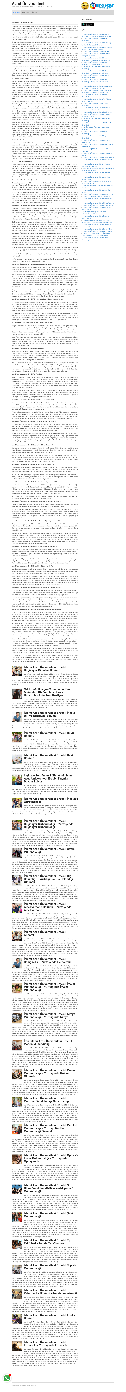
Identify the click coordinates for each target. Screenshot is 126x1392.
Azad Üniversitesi (28, 3)
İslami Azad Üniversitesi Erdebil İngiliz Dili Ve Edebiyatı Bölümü (49, 714)
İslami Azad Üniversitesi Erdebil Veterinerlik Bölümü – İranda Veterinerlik (51, 1291)
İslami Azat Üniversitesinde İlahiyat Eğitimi (96, 196)
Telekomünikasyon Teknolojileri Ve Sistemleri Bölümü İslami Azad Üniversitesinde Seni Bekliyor (47, 692)
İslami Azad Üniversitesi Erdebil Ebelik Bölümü (49, 1316)
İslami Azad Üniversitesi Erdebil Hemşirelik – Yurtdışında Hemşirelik (47, 960)
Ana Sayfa (16, 12)
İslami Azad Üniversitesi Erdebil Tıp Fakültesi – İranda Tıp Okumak (47, 1241)
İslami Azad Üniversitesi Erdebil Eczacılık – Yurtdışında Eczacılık (45, 1343)
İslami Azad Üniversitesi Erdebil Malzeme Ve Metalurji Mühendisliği (47, 1099)
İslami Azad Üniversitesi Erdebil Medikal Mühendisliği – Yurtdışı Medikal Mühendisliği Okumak (50, 1128)
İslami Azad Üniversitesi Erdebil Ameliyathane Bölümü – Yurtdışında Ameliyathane (47, 907)
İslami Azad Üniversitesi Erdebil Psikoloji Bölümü (98, 205)
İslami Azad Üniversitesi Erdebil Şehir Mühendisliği (49, 1214)
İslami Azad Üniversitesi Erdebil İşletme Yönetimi (98, 203)
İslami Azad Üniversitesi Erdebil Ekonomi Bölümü (98, 194)
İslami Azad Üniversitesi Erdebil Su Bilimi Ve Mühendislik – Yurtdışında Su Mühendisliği (49, 1188)
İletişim (34, 12)
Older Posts (45, 1371)
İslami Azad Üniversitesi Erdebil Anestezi (45, 933)
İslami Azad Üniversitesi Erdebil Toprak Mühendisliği (50, 1266)
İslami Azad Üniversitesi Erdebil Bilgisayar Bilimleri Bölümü (45, 668)
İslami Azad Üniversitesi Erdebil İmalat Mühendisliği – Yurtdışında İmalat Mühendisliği (49, 987)
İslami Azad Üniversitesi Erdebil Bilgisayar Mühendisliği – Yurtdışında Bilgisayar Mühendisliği (48, 824)
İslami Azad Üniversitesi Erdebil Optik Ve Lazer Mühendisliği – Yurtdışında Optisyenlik (51, 1158)
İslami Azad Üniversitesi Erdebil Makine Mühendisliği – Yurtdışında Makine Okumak (50, 1073)
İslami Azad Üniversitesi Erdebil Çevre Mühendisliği (49, 850)
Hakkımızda (26, 12)
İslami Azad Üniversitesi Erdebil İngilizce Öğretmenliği (51, 800)
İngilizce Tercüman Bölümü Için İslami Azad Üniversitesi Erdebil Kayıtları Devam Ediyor (49, 778)
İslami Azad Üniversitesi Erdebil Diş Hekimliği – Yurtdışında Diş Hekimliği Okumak (48, 879)
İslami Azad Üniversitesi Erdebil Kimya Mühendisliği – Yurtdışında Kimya (49, 1015)
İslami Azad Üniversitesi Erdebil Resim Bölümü (49, 756)
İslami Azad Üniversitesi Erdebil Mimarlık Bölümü (98, 157)
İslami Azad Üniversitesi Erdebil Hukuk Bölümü (49, 734)
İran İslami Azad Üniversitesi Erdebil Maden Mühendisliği (48, 1042)
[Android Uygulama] (88, 25)
